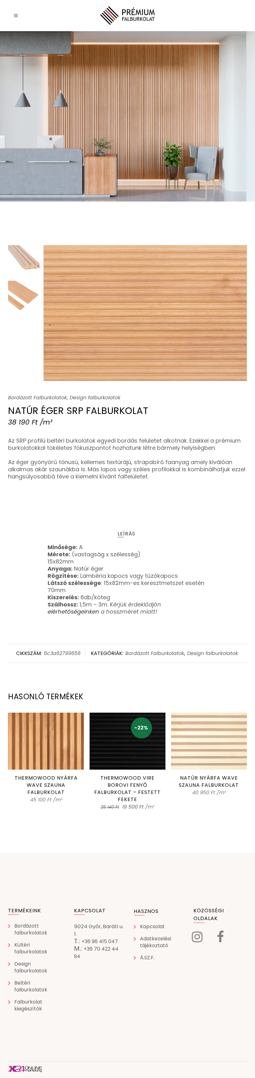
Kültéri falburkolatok (30, 948)
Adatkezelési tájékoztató (155, 942)
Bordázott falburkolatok (30, 929)
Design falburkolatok (95, 397)
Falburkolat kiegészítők (28, 1005)
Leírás (126, 533)
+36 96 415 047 (99, 941)
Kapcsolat (152, 926)
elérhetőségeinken (73, 611)
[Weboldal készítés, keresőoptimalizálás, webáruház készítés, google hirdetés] (25, 1070)
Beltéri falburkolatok (30, 986)
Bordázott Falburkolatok (37, 397)
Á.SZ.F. (147, 957)
